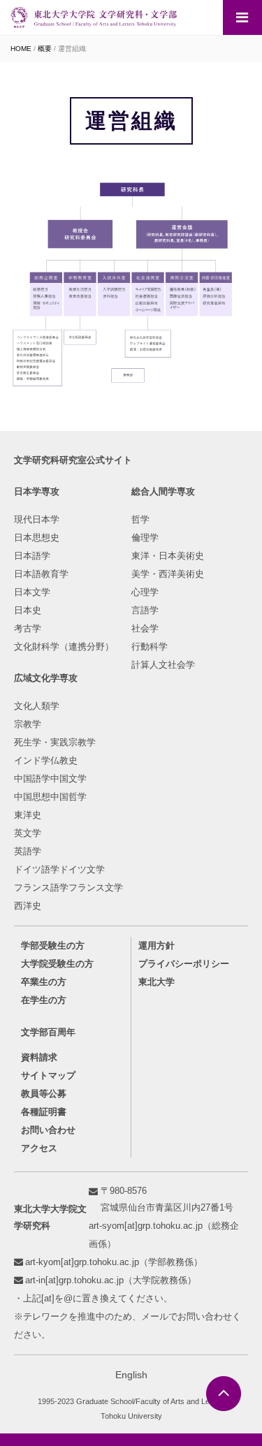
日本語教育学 (41, 574)
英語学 (27, 851)
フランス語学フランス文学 (68, 887)
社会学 (145, 628)
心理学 (145, 592)
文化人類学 (36, 706)
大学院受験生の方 (57, 963)
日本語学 (32, 555)
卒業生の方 (43, 982)
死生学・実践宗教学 (55, 742)
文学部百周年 (48, 1032)
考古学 (27, 628)
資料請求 (39, 1057)
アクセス (39, 1148)
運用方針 (156, 945)
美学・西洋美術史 (167, 574)
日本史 (27, 610)
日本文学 (32, 592)
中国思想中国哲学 (50, 796)
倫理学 (145, 537)
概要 (45, 48)
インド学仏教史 (46, 760)
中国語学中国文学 (50, 778)
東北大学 (156, 982)
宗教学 (27, 724)
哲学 (140, 519)
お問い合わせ (48, 1130)
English (131, 1374)
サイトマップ (48, 1075)
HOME (20, 48)
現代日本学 (36, 519)
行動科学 (149, 646)
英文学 (27, 833)
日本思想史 (36, 537)
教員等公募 (43, 1093)
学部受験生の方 (53, 945)
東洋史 (27, 815)
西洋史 (27, 905)
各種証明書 (43, 1112)
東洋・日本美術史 (167, 555)
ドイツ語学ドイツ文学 (59, 869)
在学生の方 (43, 1000)
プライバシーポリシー (183, 963)
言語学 (145, 610)
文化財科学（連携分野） (64, 646)
